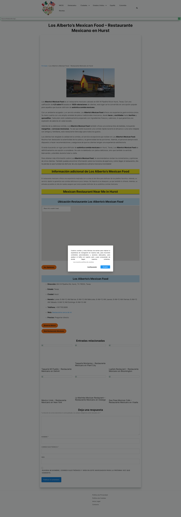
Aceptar (105, 267)
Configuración (92, 267)
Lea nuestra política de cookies (83, 262)
